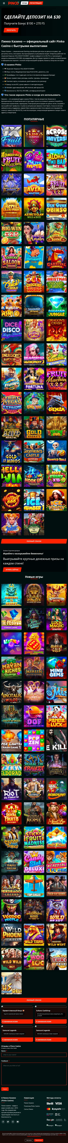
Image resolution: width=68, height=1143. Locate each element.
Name (3, 1051)
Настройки (29, 1140)
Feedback (4, 1061)
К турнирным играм (10, 1021)
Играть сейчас (12, 570)
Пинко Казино (29, 1103)
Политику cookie (61, 1134)
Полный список (34, 541)
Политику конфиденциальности (34, 1136)
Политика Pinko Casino (32, 1106)
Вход (24, 3)
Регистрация (36, 3)
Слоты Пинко (28, 1109)
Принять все (39, 1140)
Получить (11, 30)
